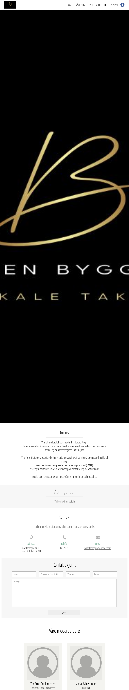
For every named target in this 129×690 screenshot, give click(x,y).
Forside (70, 5)
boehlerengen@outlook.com (97, 548)
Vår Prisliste (81, 5)
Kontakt (114, 5)
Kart (91, 5)
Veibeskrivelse (102, 5)
